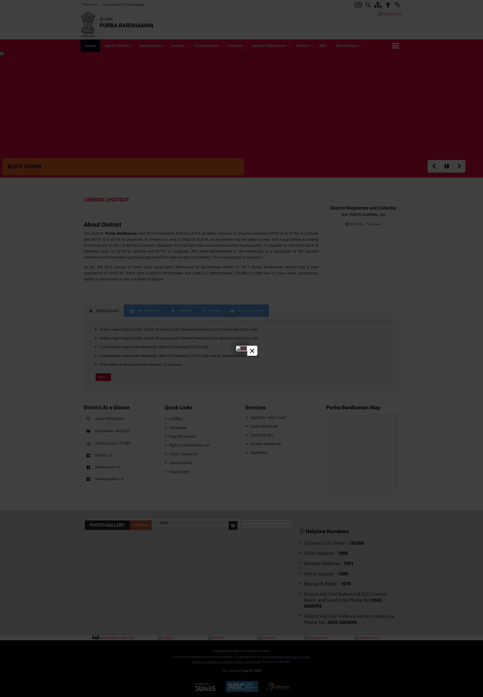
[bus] (241, 348)
